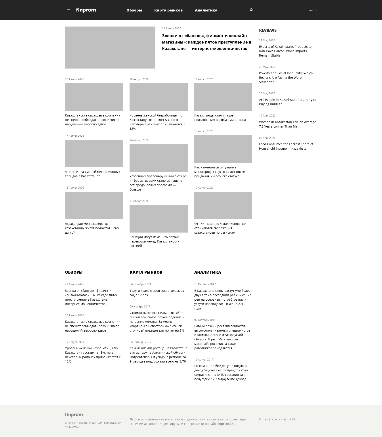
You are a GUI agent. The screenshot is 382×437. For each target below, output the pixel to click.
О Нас (263, 419)
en (315, 10)
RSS (292, 419)
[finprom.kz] (86, 10)
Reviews (268, 30)
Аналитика (206, 10)
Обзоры (134, 10)
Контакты (278, 419)
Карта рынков (168, 10)
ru (310, 10)
